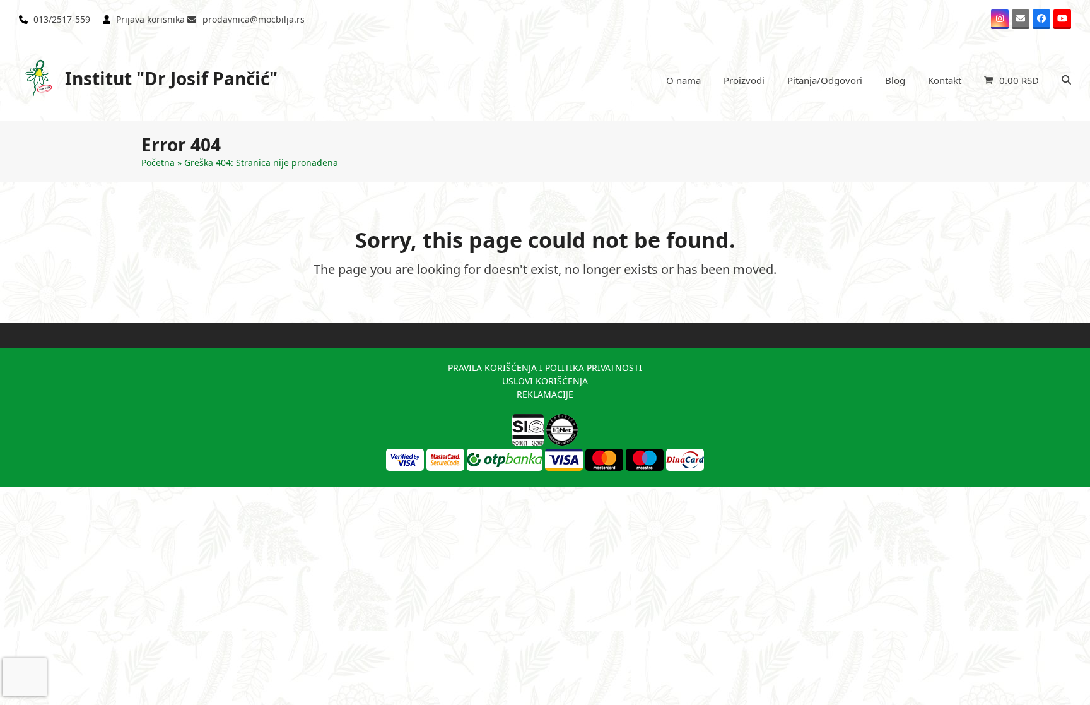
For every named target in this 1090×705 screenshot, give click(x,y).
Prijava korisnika (150, 19)
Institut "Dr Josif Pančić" (171, 78)
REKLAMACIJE (545, 394)
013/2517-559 (61, 19)
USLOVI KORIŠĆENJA (545, 381)
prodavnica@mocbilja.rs (253, 19)
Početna (158, 163)
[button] (1011, 80)
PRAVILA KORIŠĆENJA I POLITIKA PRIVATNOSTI (545, 368)
